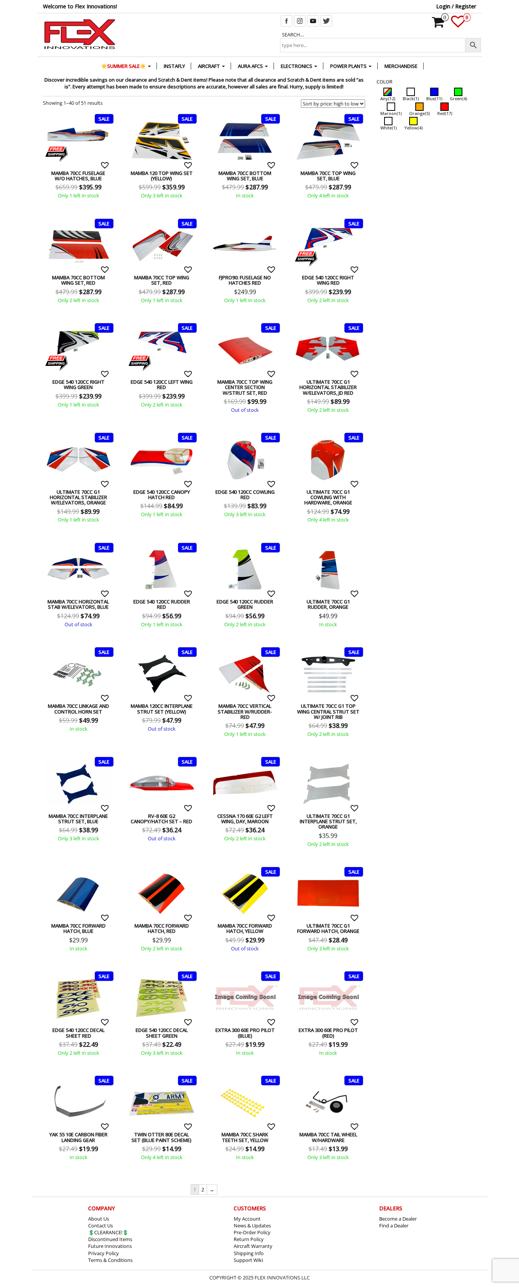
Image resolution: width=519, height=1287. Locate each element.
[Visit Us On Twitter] (326, 20)
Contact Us (100, 1225)
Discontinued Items (110, 1239)
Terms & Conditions (110, 1260)
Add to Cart (55, 119)
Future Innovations (110, 1246)
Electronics (297, 66)
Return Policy (249, 1239)
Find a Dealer (393, 1225)
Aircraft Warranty (253, 1246)
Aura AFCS (251, 66)
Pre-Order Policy (252, 1232)
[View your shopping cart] (438, 24)
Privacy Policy (103, 1253)
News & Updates (252, 1225)
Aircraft (209, 66)
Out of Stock (222, 328)
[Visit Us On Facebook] (286, 20)
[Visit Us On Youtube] (313, 20)
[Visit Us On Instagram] (299, 20)
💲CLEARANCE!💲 (108, 1232)
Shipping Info (249, 1253)
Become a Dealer (398, 1218)
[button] (106, 165)
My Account (247, 1218)
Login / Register (456, 6)
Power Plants (349, 66)
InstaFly (174, 66)
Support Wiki (248, 1260)
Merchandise (401, 66)
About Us (98, 1218)
